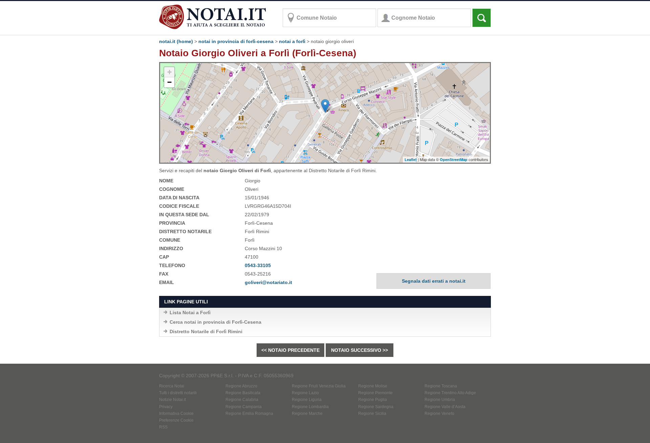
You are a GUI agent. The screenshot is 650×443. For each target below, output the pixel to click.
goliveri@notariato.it (268, 282)
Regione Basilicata (242, 392)
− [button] (169, 82)
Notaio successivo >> (359, 350)
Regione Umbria (440, 399)
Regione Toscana (441, 386)
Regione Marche (307, 413)
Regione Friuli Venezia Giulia (319, 386)
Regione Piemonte (375, 392)
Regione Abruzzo (241, 386)
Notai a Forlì (292, 41)
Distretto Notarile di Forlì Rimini (206, 331)
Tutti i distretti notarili (178, 392)
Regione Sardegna (375, 406)
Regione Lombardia (310, 406)
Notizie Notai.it (172, 399)
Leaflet (411, 159)
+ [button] (169, 72)
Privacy (166, 406)
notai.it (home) (176, 41)
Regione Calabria (241, 399)
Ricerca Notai (171, 386)
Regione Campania (243, 406)
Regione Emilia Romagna (249, 413)
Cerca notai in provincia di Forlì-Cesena (215, 322)
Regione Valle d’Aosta (445, 406)
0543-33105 (258, 265)
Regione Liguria (307, 399)
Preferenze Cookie (176, 420)
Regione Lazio (305, 392)
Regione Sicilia (372, 413)
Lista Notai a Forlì (190, 312)
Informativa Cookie (176, 413)
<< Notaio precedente (290, 350)
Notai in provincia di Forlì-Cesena (236, 41)
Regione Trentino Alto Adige (450, 392)
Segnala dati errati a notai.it (433, 281)
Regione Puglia (372, 399)
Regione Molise (372, 386)
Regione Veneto (439, 413)
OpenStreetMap (454, 159)
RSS (163, 427)
